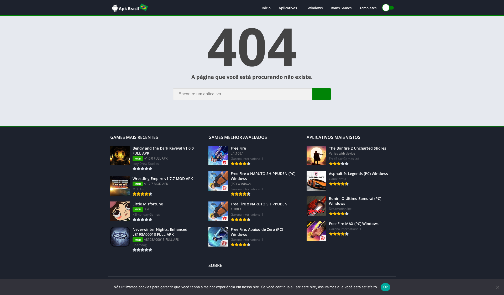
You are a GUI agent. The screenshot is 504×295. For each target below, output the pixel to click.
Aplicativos (288, 8)
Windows (315, 8)
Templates (368, 8)
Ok (385, 287)
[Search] (321, 94)
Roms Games (341, 8)
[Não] (497, 287)
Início (266, 8)
